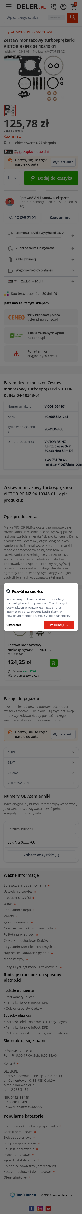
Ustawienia (13, 625)
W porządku (59, 624)
